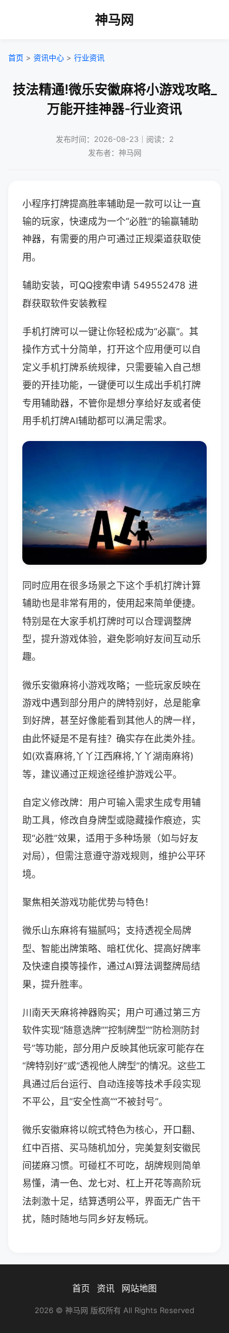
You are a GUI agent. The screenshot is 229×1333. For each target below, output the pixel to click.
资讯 (105, 1288)
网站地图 (139, 1288)
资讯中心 (48, 57)
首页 (15, 57)
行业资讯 (89, 57)
